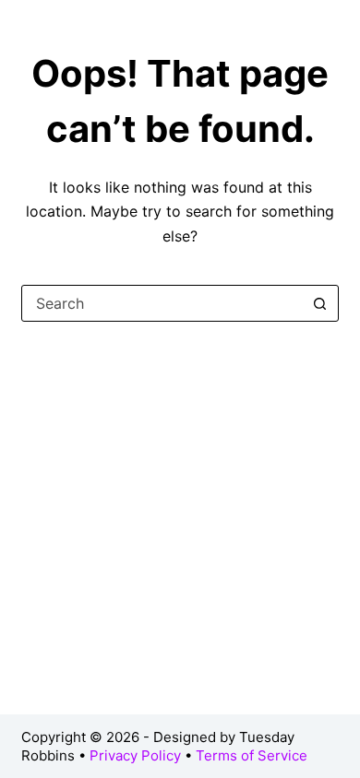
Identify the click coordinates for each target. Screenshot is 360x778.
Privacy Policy (135, 755)
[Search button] (320, 303)
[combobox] (162, 303)
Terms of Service (251, 755)
